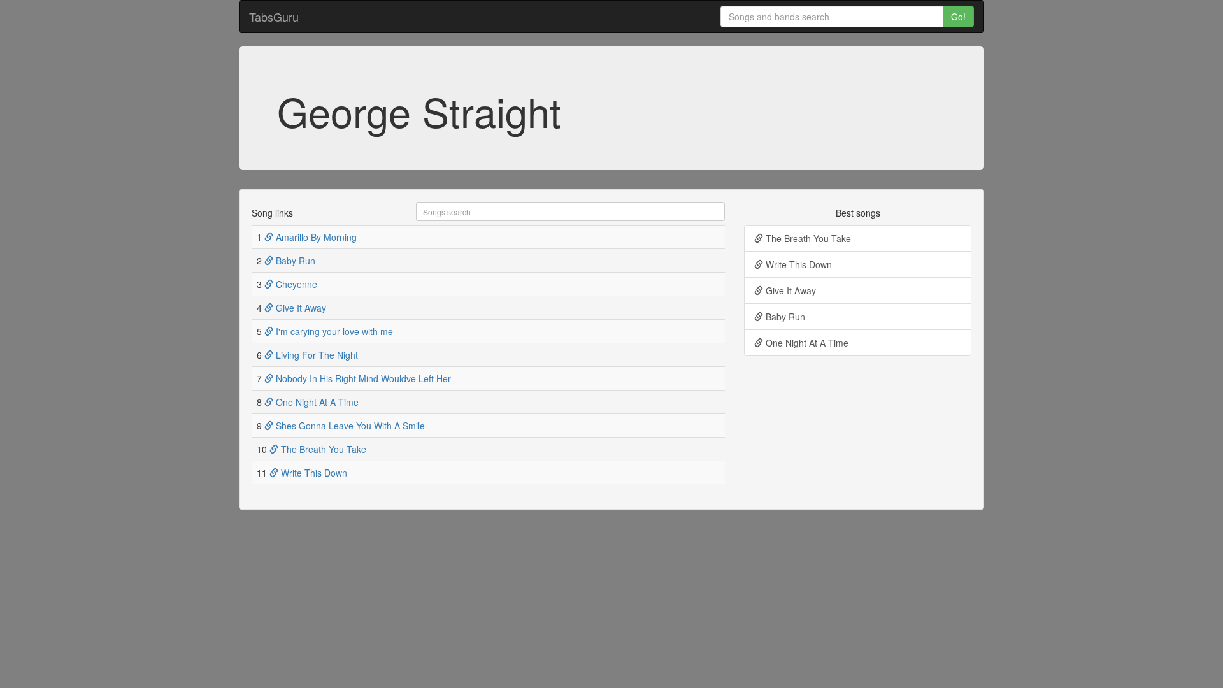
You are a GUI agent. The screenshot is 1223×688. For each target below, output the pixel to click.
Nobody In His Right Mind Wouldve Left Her (362, 378)
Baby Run (294, 260)
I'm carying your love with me (333, 331)
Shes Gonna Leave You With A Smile (349, 425)
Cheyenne (295, 284)
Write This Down (312, 472)
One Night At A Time (316, 402)
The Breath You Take (322, 449)
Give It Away (299, 307)
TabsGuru (274, 16)
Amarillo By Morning (315, 237)
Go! (958, 16)
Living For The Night (315, 354)
